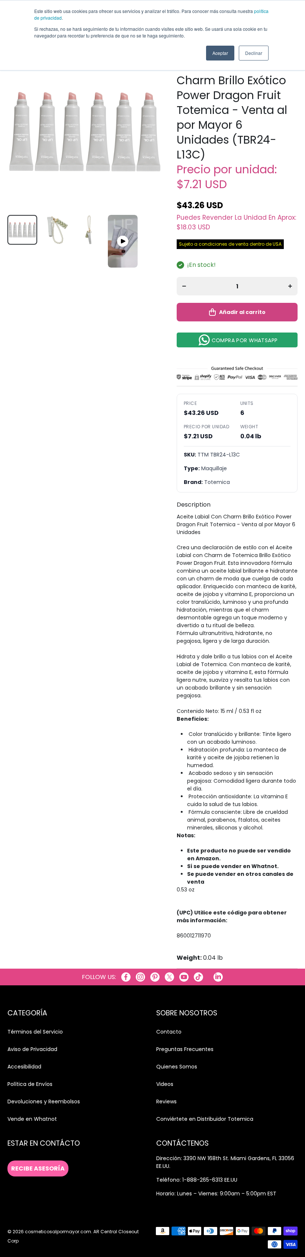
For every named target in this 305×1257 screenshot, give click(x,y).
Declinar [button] (253, 53)
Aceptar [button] (220, 53)
